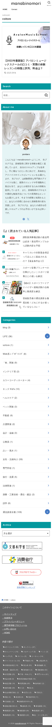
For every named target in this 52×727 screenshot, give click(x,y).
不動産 (8, 415)
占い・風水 (10, 450)
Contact (14, 9)
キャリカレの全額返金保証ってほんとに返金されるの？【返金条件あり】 (36, 256)
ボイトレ (22, 656)
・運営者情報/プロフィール (14, 625)
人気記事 (42, 660)
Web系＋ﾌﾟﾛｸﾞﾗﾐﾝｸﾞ (14, 353)
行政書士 (9, 701)
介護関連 (9, 424)
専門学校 (9, 468)
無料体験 (10, 688)
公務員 (8, 441)
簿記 (8, 697)
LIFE (7, 336)
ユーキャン (37, 656)
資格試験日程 (11, 706)
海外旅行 (39, 683)
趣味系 (26, 706)
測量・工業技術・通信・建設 (19, 494)
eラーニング (12, 647)
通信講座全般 (12, 512)
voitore (8, 345)
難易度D (10, 715)
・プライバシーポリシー (13, 621)
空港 (39, 692)
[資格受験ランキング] (26, 583)
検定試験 (10, 683)
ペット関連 (10, 406)
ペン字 (8, 656)
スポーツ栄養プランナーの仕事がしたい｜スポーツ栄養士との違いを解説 (36, 272)
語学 (7, 503)
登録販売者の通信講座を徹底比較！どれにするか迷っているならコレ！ (36, 302)
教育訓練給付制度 (27, 679)
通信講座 (41, 706)
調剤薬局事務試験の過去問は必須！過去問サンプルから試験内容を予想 (36, 241)
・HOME (6, 632)
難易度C (39, 710)
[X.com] (28, 219)
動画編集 (41, 665)
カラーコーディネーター (16, 380)
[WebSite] (24, 219)
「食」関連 (10, 362)
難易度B (24, 710)
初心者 (27, 665)
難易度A (10, 710)
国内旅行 (27, 670)
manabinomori (26, 3)
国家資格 (42, 670)
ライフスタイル (12, 660)
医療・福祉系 (11, 670)
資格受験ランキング (26, 587)
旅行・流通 (10, 476)
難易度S (24, 715)
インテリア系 (11, 371)
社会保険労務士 (12, 692)
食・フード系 (40, 715)
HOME (5, 9)
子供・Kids (26, 674)
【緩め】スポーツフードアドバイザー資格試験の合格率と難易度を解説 (36, 287)
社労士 (27, 692)
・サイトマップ (9, 614)
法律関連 (9, 485)
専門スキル (43, 674)
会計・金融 (10, 432)
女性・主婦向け (13, 459)
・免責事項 (7, 617)
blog (7, 327)
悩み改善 (9, 679)
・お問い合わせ (9, 628)
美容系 (19, 697)
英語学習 (33, 697)
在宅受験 (10, 674)
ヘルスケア (10, 397)
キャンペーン (11, 651)
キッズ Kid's (11, 388)
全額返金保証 (11, 665)
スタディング (29, 651)
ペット (44, 651)
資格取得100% (26, 701)
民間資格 (25, 683)
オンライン (29, 647)
